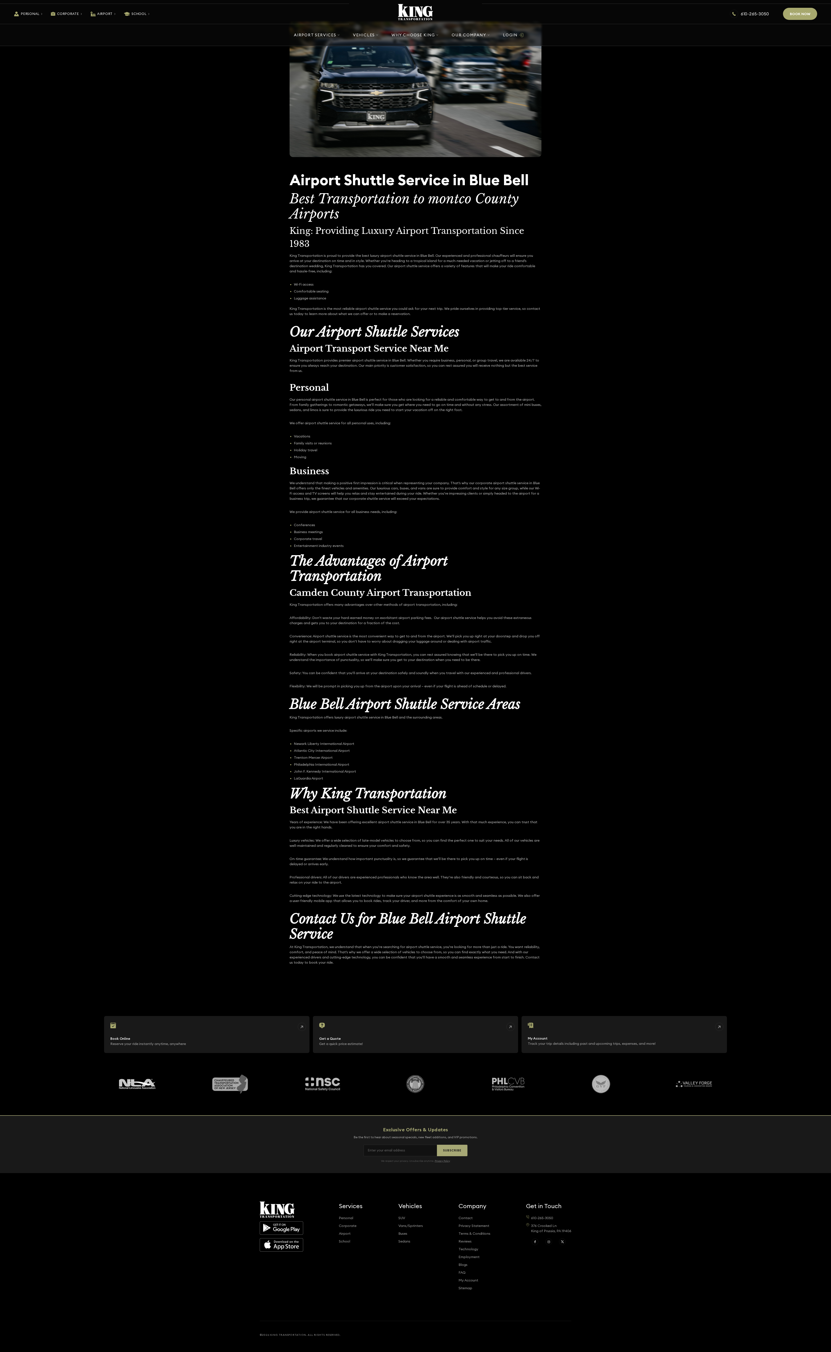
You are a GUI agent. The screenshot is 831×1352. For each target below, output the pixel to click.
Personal (30, 14)
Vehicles (364, 34)
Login (510, 34)
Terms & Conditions (474, 1233)
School (139, 14)
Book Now (800, 14)
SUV (401, 1218)
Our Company (469, 34)
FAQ (462, 1272)
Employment (469, 1257)
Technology (468, 1249)
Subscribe (452, 1150)
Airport (105, 14)
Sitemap (465, 1288)
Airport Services (315, 34)
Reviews (465, 1241)
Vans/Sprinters (410, 1225)
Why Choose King (413, 34)
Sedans (404, 1241)
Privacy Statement (474, 1225)
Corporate (68, 14)
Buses (402, 1233)
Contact (466, 1218)
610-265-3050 (755, 13)
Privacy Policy (442, 1160)
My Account (468, 1280)
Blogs (463, 1264)
